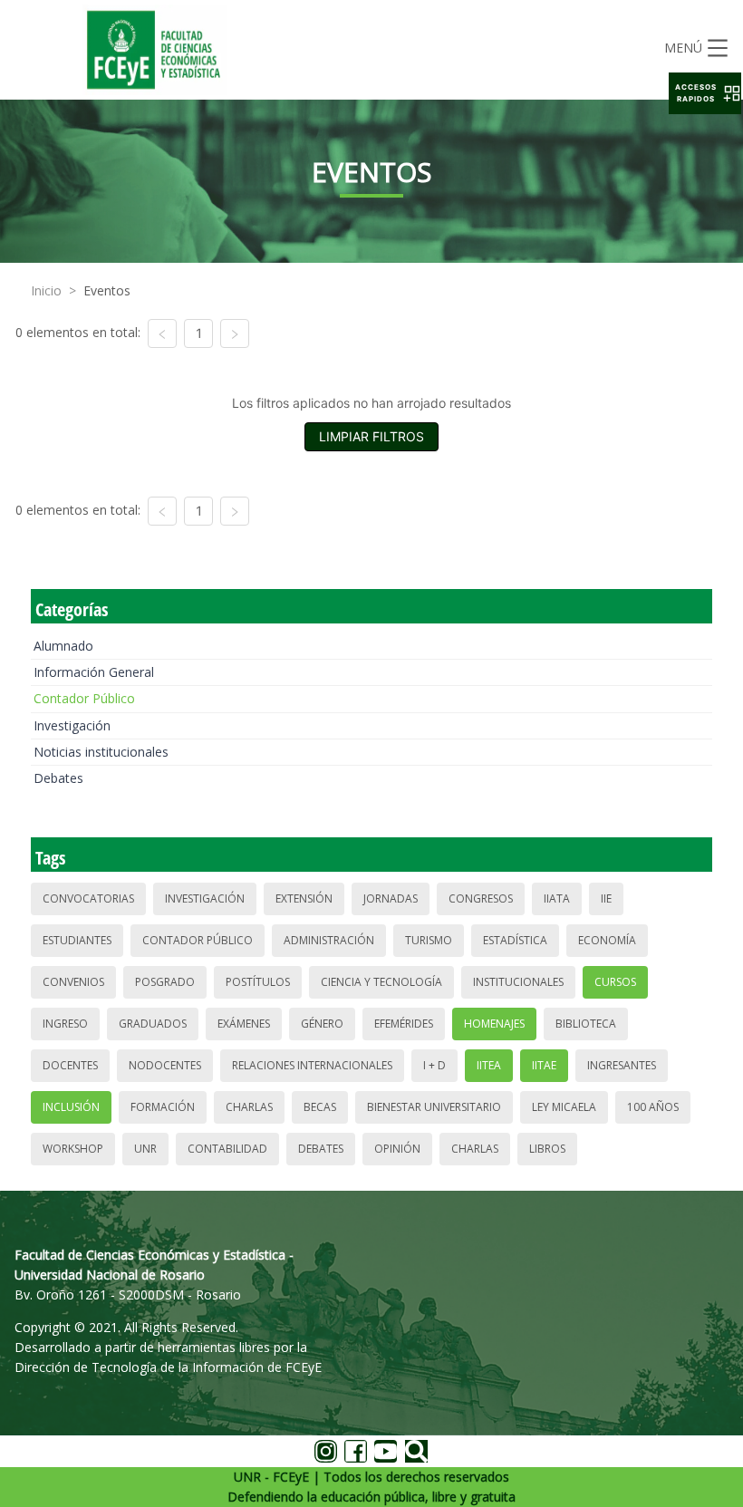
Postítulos (258, 982)
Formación (162, 1107)
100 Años (653, 1107)
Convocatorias (88, 898)
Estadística (515, 940)
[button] (705, 93)
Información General (94, 672)
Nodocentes (165, 1065)
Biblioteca (585, 1023)
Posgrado (165, 982)
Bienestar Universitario (434, 1107)
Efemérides (403, 1023)
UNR (145, 1148)
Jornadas (390, 898)
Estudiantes (77, 940)
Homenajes (494, 1023)
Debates (58, 778)
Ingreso (65, 1023)
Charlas (249, 1107)
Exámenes (243, 1023)
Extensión (304, 898)
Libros (547, 1148)
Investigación (72, 725)
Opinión (397, 1148)
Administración (329, 940)
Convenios (73, 982)
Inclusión (71, 1107)
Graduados (153, 1023)
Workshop (73, 1148)
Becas (320, 1107)
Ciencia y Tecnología (381, 982)
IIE (606, 898)
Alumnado (63, 645)
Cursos (615, 982)
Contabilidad (227, 1148)
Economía (607, 940)
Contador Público (84, 698)
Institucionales (518, 982)
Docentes (70, 1065)
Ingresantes (621, 1065)
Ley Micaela (564, 1107)
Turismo (428, 940)
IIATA (557, 898)
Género (322, 1023)
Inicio (46, 290)
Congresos (481, 898)
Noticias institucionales (101, 751)
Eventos (106, 290)
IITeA (489, 1065)
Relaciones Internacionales (312, 1065)
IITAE (544, 1065)
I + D (434, 1065)
